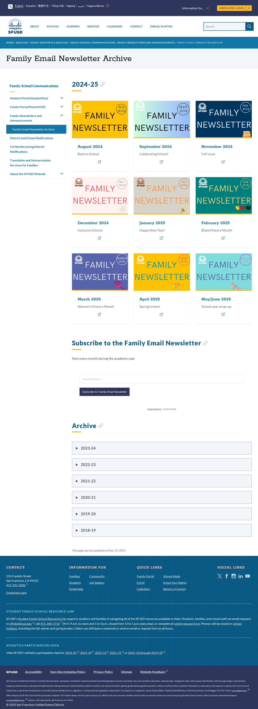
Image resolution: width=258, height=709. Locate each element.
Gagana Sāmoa (95, 5)
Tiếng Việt (58, 5)
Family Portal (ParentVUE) (28, 107)
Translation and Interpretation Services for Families (30, 162)
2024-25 (70, 652)
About (34, 26)
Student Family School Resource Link (42, 618)
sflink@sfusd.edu (21, 623)
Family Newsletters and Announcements (146, 42)
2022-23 (100, 652)
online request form (187, 623)
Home (10, 42)
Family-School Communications (92, 42)
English (19, 5)
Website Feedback (152, 672)
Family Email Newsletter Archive (33, 129)
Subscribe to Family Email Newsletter (104, 391)
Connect (136, 26)
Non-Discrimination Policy (68, 672)
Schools (53, 26)
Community (97, 576)
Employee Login (232, 8)
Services (93, 26)
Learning (73, 26)
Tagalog (70, 5)
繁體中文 (43, 5)
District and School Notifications (31, 138)
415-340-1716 (50, 623)
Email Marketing (154, 409)
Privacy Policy (103, 672)
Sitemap (126, 672)
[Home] (15, 27)
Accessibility (33, 672)
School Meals (171, 576)
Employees (76, 589)
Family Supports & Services (49, 42)
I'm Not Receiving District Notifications (27, 149)
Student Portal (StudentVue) (29, 98)
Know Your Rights (175, 582)
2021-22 (115, 652)
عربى (81, 5)
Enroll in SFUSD (161, 26)
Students (75, 582)
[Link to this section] (102, 85)
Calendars (114, 26)
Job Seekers (96, 582)
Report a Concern (174, 589)
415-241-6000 (15, 585)
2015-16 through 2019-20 (145, 652)
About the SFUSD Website (28, 174)
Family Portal (145, 576)
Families (74, 576)
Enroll (140, 582)
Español (31, 5)
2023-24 (85, 652)
